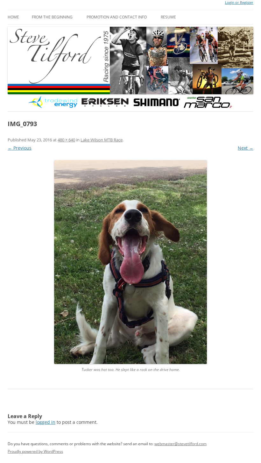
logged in (45, 422)
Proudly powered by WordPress (35, 451)
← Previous (20, 148)
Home (13, 17)
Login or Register (239, 2)
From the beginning (52, 17)
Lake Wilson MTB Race (102, 140)
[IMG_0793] (130, 262)
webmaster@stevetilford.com (180, 443)
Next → (245, 148)
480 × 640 (66, 140)
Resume (168, 17)
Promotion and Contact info (117, 17)
